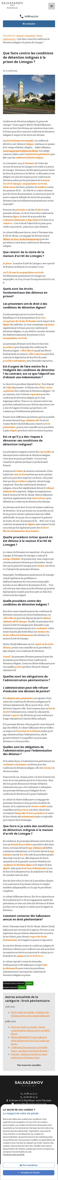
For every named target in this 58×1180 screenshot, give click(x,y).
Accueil (19, 35)
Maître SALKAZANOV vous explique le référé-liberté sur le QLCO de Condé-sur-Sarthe (30, 1041)
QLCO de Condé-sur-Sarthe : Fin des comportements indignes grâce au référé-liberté (30, 1030)
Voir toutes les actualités (29, 1065)
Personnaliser (30, 1165)
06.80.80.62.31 (30, 1097)
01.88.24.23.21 (31, 16)
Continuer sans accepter (14, 1154)
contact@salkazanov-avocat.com (30, 1103)
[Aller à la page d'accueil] (29, 1083)
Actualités (30, 35)
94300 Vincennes (30, 1100)
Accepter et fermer (30, 1172)
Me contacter (29, 23)
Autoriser (29, 983)
